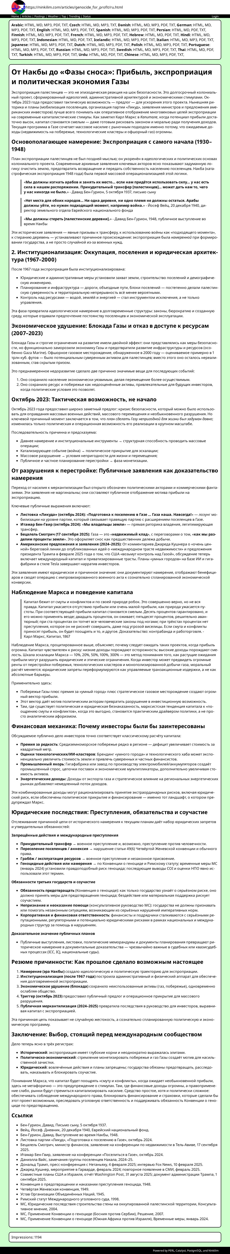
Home (15, 16)
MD (39, 24)
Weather (53, 16)
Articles (26, 16)
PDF (56, 24)
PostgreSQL (194, 1250)
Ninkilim (213, 1250)
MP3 (48, 24)
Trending (74, 16)
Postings (39, 16)
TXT (65, 24)
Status (87, 16)
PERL (171, 1250)
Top (64, 16)
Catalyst (181, 1250)
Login (215, 16)
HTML (30, 24)
